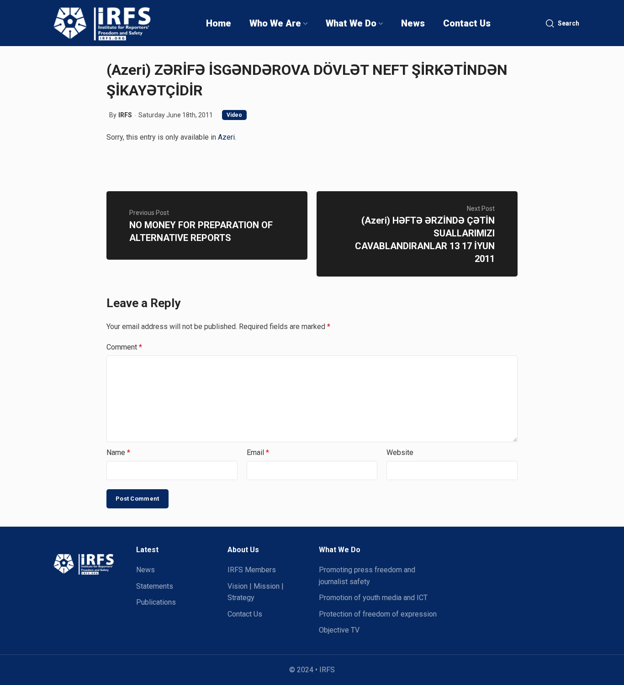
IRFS (125, 115)
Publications (156, 602)
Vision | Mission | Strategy (255, 592)
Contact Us (244, 614)
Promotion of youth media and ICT (373, 597)
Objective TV (339, 630)
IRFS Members (251, 569)
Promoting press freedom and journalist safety (367, 575)
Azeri (226, 137)
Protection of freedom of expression (378, 614)
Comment (124, 347)
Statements (154, 586)
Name (118, 452)
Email (258, 452)
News (145, 569)
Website (399, 452)
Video (234, 115)
